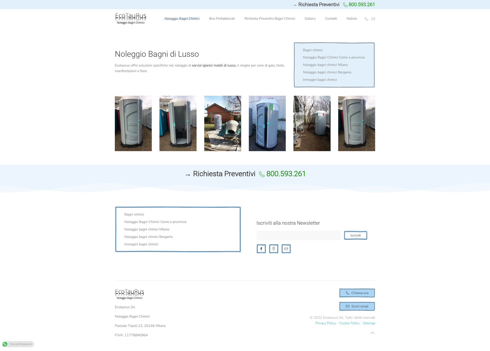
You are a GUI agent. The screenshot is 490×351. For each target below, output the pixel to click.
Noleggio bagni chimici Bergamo (327, 72)
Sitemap (369, 323)
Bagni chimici (313, 50)
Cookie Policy (349, 323)
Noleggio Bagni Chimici (182, 18)
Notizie (352, 18)
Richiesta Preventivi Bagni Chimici (269, 18)
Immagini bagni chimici (320, 79)
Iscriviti (355, 235)
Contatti (331, 18)
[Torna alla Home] (131, 18)
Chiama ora (359, 293)
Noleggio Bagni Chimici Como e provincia (334, 57)
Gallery (310, 18)
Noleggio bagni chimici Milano (325, 64)
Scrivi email (359, 306)
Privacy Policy (325, 323)
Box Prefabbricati (222, 18)
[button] (133, 123)
